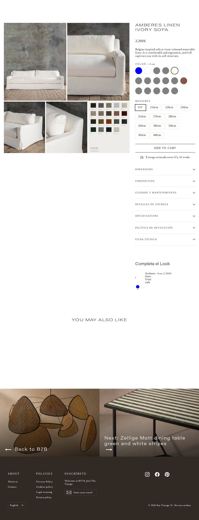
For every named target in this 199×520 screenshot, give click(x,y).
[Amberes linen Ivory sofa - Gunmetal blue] (137, 286)
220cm (169, 107)
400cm (157, 135)
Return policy (44, 497)
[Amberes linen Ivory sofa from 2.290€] (140, 277)
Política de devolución (154, 228)
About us (13, 481)
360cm (142, 135)
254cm (142, 116)
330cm (172, 125)
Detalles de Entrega (152, 204)
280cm (172, 116)
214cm (154, 107)
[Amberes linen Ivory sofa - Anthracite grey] (16, 380)
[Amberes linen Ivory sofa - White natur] (142, 286)
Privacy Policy (44, 481)
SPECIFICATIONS (146, 216)
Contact (12, 486)
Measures (142, 101)
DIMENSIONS (144, 169)
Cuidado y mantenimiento (156, 192)
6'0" (140, 107)
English (14, 505)
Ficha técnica (146, 239)
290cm (142, 125)
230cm (184, 107)
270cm (157, 116)
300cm (157, 125)
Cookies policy (44, 486)
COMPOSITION (145, 181)
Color (145, 64)
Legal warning (44, 492)
